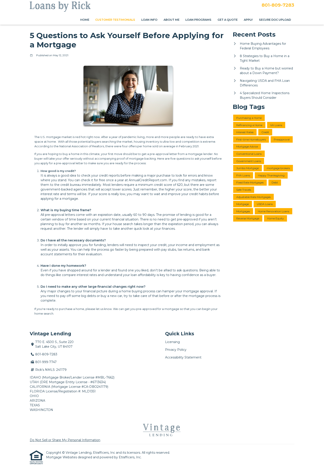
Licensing (172, 342)
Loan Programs (198, 19)
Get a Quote (228, 19)
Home (84, 19)
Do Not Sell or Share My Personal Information (65, 440)
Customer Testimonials (115, 19)
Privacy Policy (175, 350)
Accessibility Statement (183, 357)
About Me (171, 19)
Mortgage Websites (62, 457)
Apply (248, 19)
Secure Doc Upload (275, 19)
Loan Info (149, 19)
